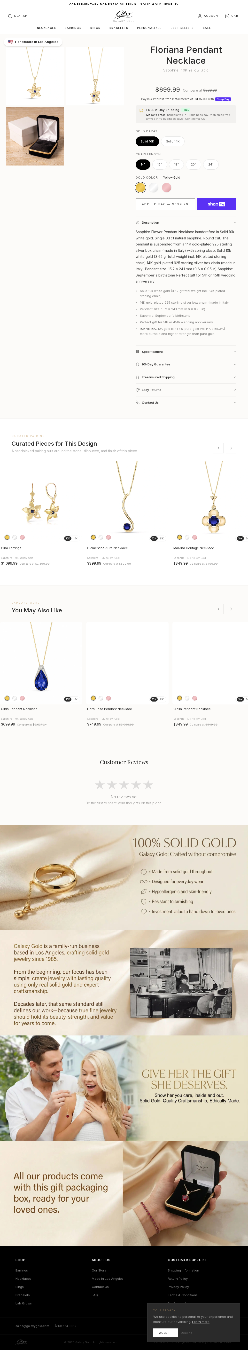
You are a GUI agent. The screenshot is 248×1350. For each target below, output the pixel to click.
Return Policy (178, 1278)
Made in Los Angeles (108, 1278)
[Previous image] (6, 502)
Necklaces (46, 28)
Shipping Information (183, 1270)
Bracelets (118, 28)
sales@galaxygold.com (32, 1326)
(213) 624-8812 (65, 1326)
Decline (187, 1332)
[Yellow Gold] (140, 187)
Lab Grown (24, 1303)
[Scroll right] (231, 448)
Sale (207, 28)
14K (75, 538)
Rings (95, 28)
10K (68, 538)
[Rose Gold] (166, 187)
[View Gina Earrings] (41, 502)
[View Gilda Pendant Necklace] (41, 663)
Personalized (149, 28)
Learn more (200, 1322)
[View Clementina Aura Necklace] (127, 502)
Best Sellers (182, 28)
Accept (165, 1332)
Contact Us (100, 1287)
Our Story (99, 1270)
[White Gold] (153, 187)
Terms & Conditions (183, 1295)
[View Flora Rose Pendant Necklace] (127, 663)
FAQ (95, 1295)
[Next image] (76, 502)
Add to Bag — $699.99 (165, 204)
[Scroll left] (218, 448)
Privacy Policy (178, 1287)
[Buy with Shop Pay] (216, 204)
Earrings (73, 28)
